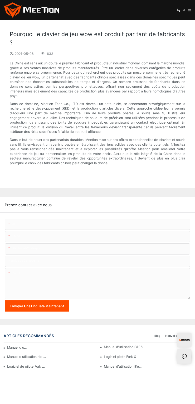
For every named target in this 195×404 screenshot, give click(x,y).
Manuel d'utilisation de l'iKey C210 (26, 357)
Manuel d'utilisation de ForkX (17, 347)
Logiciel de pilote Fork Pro (26, 366)
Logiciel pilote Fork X (120, 357)
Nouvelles (172, 335)
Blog (157, 335)
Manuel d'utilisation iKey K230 (123, 366)
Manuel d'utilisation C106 (123, 347)
